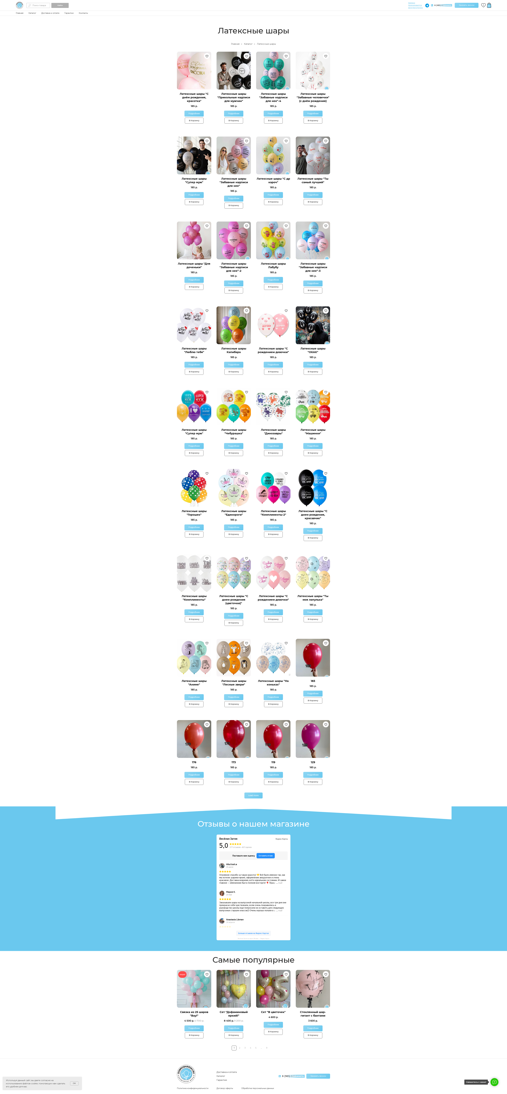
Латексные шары (266, 44)
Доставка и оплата (50, 13)
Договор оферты (225, 1088)
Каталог (32, 13)
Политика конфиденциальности (192, 1088)
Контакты (83, 13)
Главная (19, 13)
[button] (466, 5)
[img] (19, 5)
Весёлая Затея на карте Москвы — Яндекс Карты (253, 938)
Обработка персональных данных (257, 1088)
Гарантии (69, 13)
